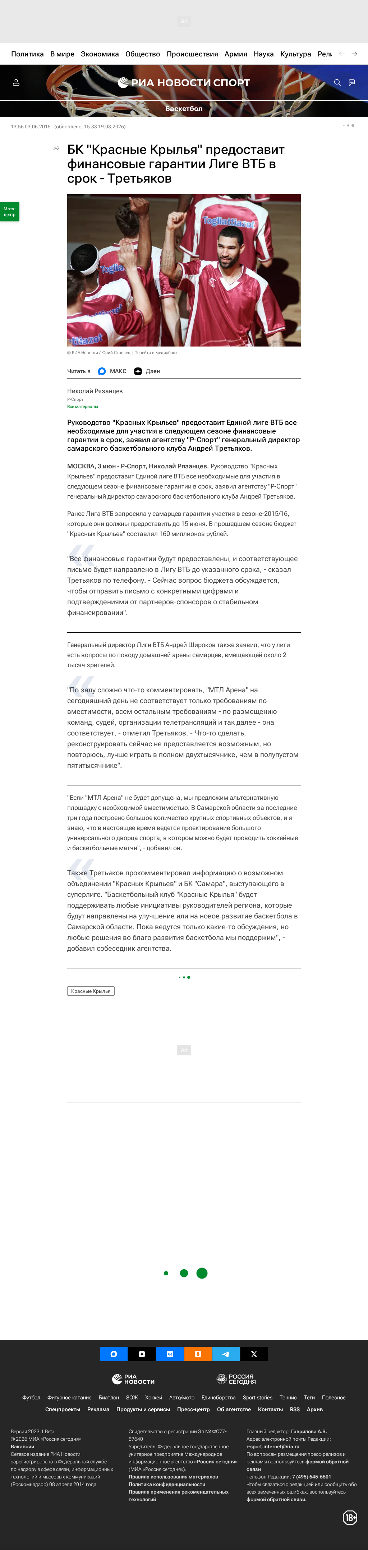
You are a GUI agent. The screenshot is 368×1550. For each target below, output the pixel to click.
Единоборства (219, 1397)
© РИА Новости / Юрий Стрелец (98, 352)
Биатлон (109, 1397)
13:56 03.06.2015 (31, 126)
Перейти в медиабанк (156, 352)
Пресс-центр (193, 1409)
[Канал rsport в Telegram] (226, 1354)
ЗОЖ (132, 1397)
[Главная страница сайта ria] (159, 83)
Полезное (334, 1397)
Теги (309, 1397)
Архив (315, 1409)
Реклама (98, 1409)
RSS (295, 1409)
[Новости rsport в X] (254, 1354)
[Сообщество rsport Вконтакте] (170, 1354)
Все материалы (82, 406)
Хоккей (153, 1397)
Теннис (288, 1397)
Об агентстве (234, 1409)
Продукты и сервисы (143, 1409)
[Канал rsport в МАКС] (114, 1354)
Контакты (270, 1409)
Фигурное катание (69, 1397)
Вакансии (22, 1446)
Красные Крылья (91, 991)
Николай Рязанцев (95, 391)
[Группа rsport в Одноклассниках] (198, 1354)
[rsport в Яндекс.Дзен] (142, 1354)
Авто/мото (181, 1397)
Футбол (31, 1397)
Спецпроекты (62, 1409)
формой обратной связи (276, 1499)
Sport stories (257, 1397)
